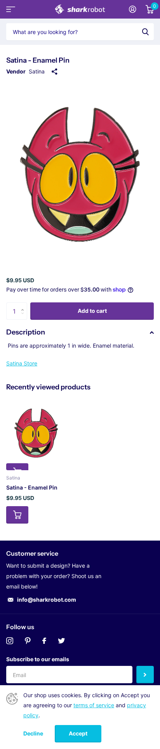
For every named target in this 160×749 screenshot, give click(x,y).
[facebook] (44, 640)
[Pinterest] (28, 640)
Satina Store (21, 363)
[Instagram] (9, 640)
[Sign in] (132, 9)
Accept (78, 733)
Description (25, 332)
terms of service (93, 705)
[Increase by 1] (24, 305)
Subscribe (145, 674)
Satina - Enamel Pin (31, 487)
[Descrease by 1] (24, 317)
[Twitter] (61, 640)
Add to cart (92, 310)
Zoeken (145, 31)
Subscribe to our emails (37, 659)
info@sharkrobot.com (46, 599)
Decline (33, 733)
